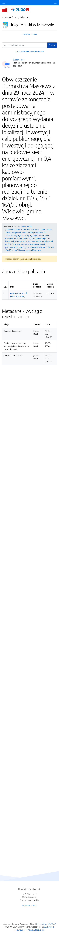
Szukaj (52, 45)
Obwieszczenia (25, 226)
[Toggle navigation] (55, 2)
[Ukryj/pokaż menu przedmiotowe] (3, 2)
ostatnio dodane (30, 34)
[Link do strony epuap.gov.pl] (20, 9)
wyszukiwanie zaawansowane (30, 51)
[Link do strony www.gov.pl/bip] (6, 9)
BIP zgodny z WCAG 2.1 (46, 924)
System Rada (19, 59)
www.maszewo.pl (29, 905)
